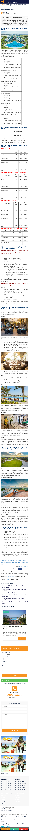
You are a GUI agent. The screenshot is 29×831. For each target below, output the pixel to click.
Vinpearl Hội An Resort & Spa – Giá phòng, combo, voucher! (12, 627)
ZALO (15, 829)
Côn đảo (18, 797)
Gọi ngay (24, 829)
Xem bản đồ (3, 818)
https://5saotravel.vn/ (23, 566)
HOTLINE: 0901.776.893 (10, 576)
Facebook (25, 568)
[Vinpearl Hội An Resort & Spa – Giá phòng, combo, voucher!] (14, 617)
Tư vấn (6, 829)
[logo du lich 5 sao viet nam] (3, 1)
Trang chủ (3, 4)
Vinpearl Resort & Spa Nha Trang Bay (10, 592)
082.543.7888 (8, 808)
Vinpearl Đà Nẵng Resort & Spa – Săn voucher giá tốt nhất (13, 560)
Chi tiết (21, 638)
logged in (9, 579)
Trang (20, 568)
